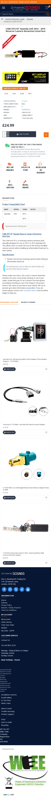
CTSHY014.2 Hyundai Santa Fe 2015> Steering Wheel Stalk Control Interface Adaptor (23, 554)
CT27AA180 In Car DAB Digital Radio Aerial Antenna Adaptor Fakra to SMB (26, 489)
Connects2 (26, 109)
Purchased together (9, 302)
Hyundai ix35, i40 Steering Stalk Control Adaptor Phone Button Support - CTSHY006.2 (25, 360)
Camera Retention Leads (14, 19)
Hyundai (30, 19)
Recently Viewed (28, 302)
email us (21, 267)
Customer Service (30, 290)
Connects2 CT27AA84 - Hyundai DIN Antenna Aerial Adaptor (24, 425)
